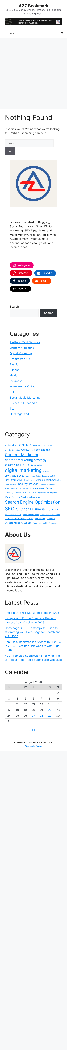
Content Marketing (22, 347)
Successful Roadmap (23, 403)
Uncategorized (19, 414)
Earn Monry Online (33, 476)
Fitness (14, 370)
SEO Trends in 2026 (13, 515)
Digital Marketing (21, 353)
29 (50, 715)
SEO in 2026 (52, 509)
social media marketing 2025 (19, 518)
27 (33, 715)
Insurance (16, 381)
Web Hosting (40, 519)
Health (14, 375)
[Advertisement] (33, 73)
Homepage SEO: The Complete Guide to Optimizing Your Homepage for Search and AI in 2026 (33, 632)
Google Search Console (48, 480)
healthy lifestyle (28, 484)
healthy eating (11, 484)
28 (41, 715)
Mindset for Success (23, 493)
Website (51, 518)
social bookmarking (31, 515)
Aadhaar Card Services (25, 342)
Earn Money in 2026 (14, 476)
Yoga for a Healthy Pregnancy (45, 523)
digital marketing (23, 470)
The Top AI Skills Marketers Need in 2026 (32, 612)
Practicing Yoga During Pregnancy (26, 497)
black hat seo (47, 445)
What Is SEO (26, 523)
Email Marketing (13, 480)
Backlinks (24, 444)
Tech (13, 408)
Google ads (28, 480)
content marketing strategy (26, 460)
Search (14, 306)
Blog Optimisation (12, 450)
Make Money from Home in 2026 (18, 488)
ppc (7, 496)
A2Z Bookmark (33, 5)
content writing (13, 464)
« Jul (32, 730)
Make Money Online (23, 386)
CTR (24, 465)
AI (6, 445)
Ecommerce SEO (20, 359)
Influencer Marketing (48, 484)
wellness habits (12, 523)
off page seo (39, 492)
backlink (12, 445)
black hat (36, 445)
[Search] (10, 151)
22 (49, 710)
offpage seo (52, 493)
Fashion (15, 364)
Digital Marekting (35, 465)
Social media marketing (50, 515)
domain (46, 471)
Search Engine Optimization (32, 502)
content (27, 449)
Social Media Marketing (25, 397)
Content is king (42, 449)
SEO (12, 392)
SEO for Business (30, 509)
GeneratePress (33, 746)
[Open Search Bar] (62, 33)
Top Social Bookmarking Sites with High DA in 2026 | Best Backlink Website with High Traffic (33, 646)
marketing (9, 493)
